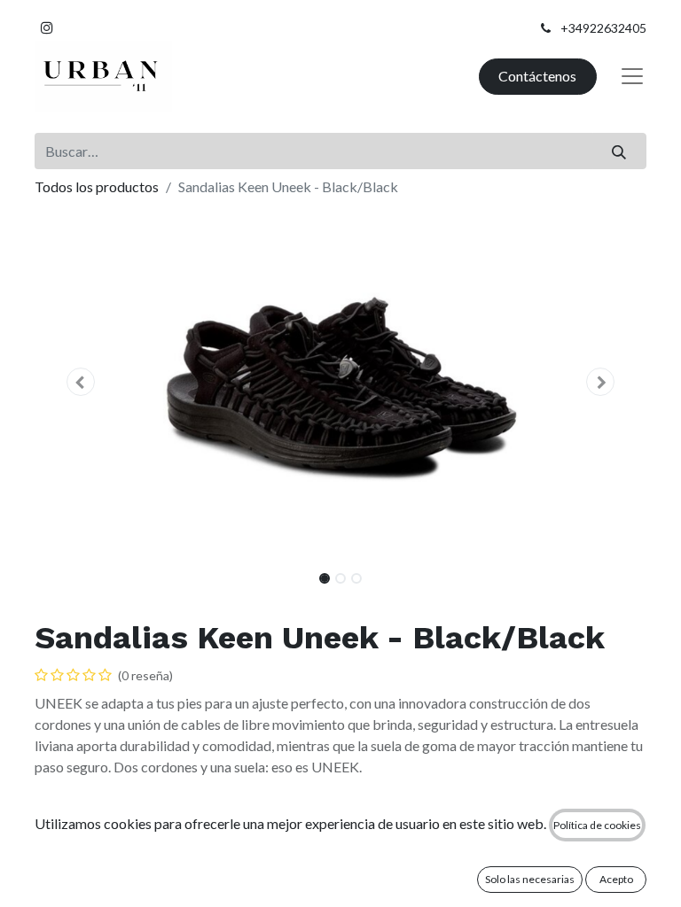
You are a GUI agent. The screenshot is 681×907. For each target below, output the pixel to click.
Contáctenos (537, 75)
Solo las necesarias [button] (530, 879)
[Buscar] (619, 150)
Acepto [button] (616, 879)
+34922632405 (603, 27)
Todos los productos (97, 186)
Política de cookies (597, 825)
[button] (81, 382)
